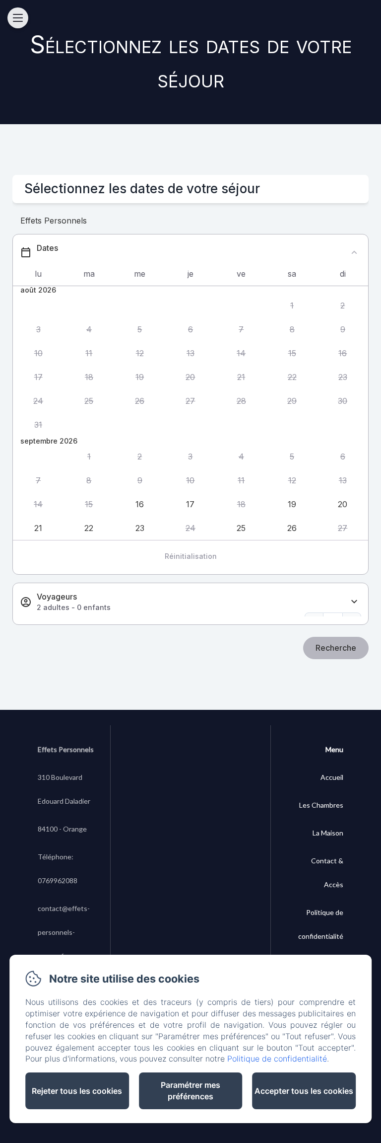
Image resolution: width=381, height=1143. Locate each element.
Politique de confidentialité (320, 924)
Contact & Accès (327, 872)
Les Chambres (321, 805)
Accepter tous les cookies (303, 1091)
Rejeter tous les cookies (77, 1091)
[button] (291, 306)
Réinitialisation (191, 556)
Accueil (331, 777)
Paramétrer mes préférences (190, 1090)
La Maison (328, 833)
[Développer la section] (354, 602)
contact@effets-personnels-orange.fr (64, 932)
